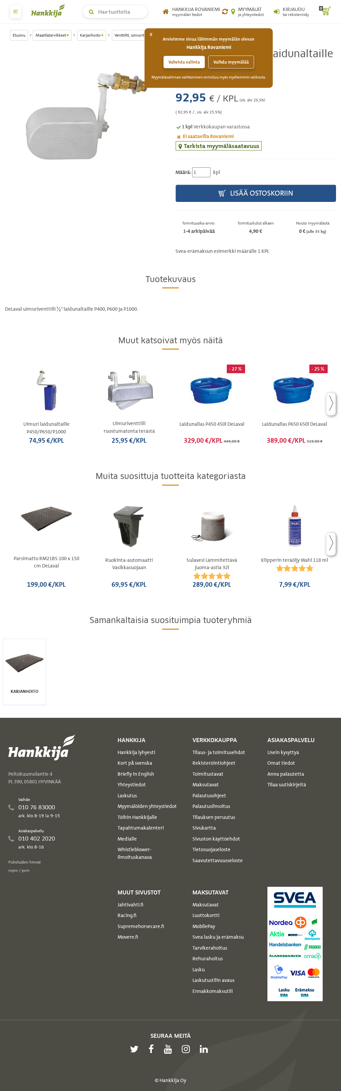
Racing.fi (127, 915)
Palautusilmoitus (211, 806)
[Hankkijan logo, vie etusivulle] (49, 10)
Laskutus (127, 795)
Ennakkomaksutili (212, 991)
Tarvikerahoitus (209, 948)
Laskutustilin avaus (213, 980)
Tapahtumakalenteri (141, 828)
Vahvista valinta (184, 62)
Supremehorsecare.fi (141, 926)
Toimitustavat (207, 774)
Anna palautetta (285, 774)
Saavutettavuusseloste (217, 860)
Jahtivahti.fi (131, 904)
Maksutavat (205, 784)
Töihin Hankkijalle (137, 817)
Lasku (198, 969)
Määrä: (183, 172)
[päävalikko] (15, 11)
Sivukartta (204, 828)
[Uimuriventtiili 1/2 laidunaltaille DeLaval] (85, 116)
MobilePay (203, 926)
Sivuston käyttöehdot (216, 839)
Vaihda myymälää (231, 62)
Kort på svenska (135, 763)
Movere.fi (128, 937)
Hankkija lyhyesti (136, 752)
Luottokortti (205, 915)
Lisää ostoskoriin (260, 193)
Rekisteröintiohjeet (213, 763)
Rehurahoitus (207, 958)
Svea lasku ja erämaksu (218, 937)
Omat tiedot (281, 763)
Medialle (127, 839)
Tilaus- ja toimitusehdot (218, 752)
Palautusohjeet (209, 795)
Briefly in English (136, 774)
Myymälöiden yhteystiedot (147, 806)
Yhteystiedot (132, 784)
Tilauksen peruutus (213, 817)
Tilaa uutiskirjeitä (286, 784)
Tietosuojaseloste (211, 849)
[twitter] (136, 1049)
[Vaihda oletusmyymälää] (225, 11)
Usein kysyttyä (283, 752)
